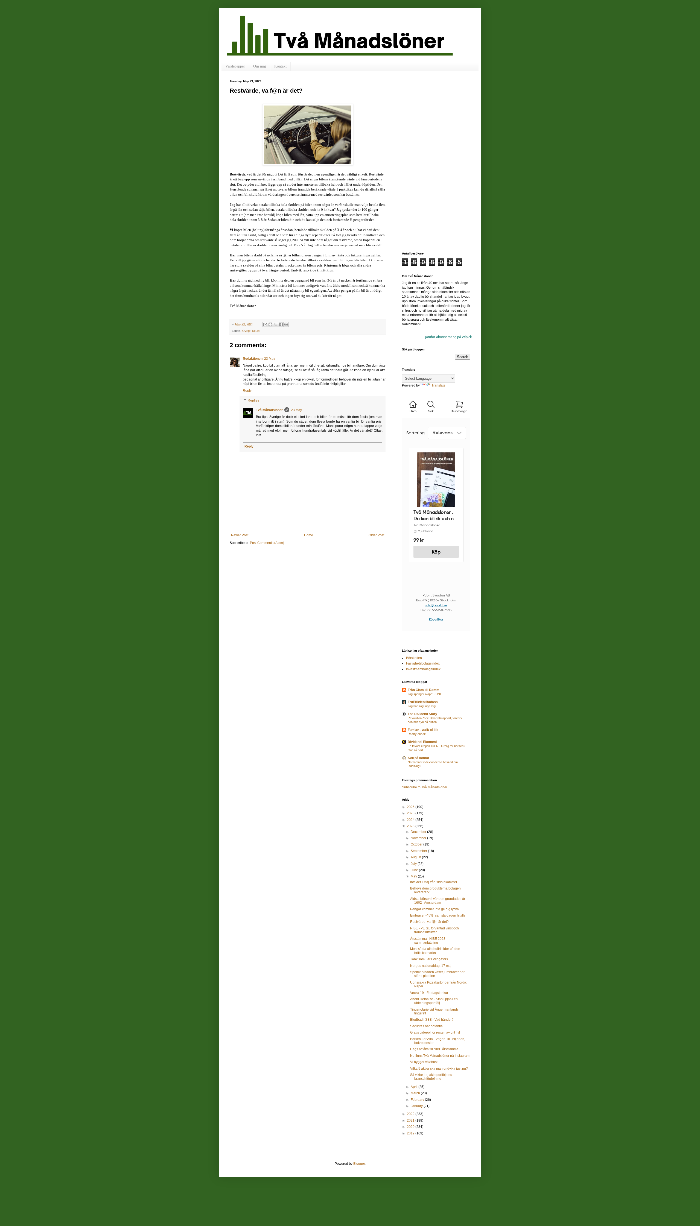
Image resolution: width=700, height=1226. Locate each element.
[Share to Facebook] (281, 324)
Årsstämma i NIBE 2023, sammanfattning (428, 940)
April (414, 1087)
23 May (269, 359)
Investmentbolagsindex (423, 669)
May (414, 876)
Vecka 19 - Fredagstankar (429, 993)
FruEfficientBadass (423, 702)
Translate (438, 385)
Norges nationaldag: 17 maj (430, 966)
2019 (411, 1133)
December (419, 832)
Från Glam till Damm (423, 690)
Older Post (376, 535)
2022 (411, 1114)
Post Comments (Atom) (267, 543)
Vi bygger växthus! (424, 1062)
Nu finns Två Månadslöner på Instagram (439, 1056)
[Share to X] (275, 324)
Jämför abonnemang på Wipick (448, 337)
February (418, 1100)
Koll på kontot (418, 758)
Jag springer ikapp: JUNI (424, 694)
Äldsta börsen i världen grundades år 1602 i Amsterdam (437, 901)
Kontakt (280, 66)
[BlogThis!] (270, 324)
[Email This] (265, 324)
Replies (253, 400)
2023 (411, 826)
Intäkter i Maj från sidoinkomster (433, 882)
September (419, 851)
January (417, 1106)
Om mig (259, 66)
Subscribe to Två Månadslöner (424, 787)
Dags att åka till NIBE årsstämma (434, 1049)
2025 (411, 813)
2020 (411, 1127)
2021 (411, 1120)
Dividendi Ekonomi (422, 742)
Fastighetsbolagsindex (423, 663)
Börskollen (414, 658)
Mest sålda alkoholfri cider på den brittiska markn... (435, 951)
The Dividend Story (422, 714)
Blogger (359, 1164)
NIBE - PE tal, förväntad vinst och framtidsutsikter (434, 930)
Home (308, 535)
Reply (247, 391)
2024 (411, 820)
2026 (411, 807)
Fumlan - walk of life (423, 730)
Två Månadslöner (269, 410)
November (419, 838)
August (416, 857)
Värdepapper (235, 66)
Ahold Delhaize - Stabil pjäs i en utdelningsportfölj (434, 1001)
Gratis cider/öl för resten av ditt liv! (435, 1032)
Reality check (417, 734)
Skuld (255, 330)
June (415, 870)
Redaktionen (252, 359)
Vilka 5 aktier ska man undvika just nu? (439, 1068)
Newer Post (239, 535)
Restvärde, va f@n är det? (429, 922)
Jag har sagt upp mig (422, 706)
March (416, 1093)
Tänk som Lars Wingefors (429, 959)
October (417, 844)
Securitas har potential (427, 1026)
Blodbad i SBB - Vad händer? (432, 1020)
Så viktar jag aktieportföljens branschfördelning (431, 1077)
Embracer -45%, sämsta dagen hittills (437, 915)
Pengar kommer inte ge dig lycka (434, 909)
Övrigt (246, 330)
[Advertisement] (436, 162)
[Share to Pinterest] (286, 324)
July (414, 864)
